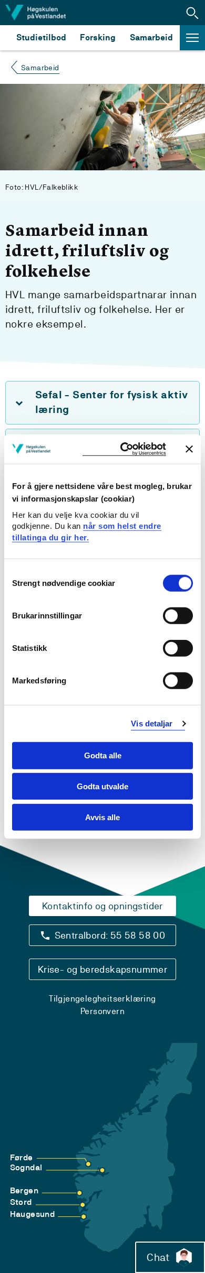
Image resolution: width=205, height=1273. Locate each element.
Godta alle (102, 755)
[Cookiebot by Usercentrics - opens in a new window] (124, 449)
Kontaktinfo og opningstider (102, 905)
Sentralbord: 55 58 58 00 (110, 935)
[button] (192, 12)
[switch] (178, 615)
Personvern (102, 1011)
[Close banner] (189, 448)
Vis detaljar (151, 723)
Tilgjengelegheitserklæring (102, 999)
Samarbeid (151, 37)
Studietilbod (41, 37)
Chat (158, 1257)
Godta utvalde (102, 786)
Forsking (98, 37)
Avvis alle (102, 817)
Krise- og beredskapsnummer (102, 969)
